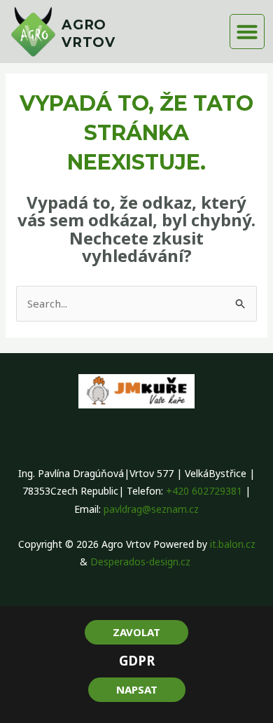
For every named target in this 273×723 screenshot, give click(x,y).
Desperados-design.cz (141, 561)
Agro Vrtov (88, 33)
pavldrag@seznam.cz (151, 509)
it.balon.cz (232, 544)
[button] (247, 31)
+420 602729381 (204, 490)
